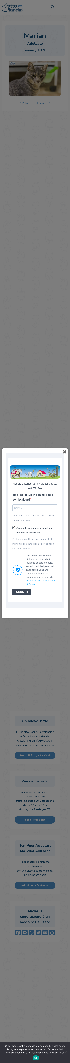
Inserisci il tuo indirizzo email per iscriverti (32, 497)
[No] (65, 1052)
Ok (35, 1058)
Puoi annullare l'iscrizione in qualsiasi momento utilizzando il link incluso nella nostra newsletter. (33, 544)
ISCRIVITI (21, 592)
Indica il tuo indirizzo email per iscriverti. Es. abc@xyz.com (33, 518)
